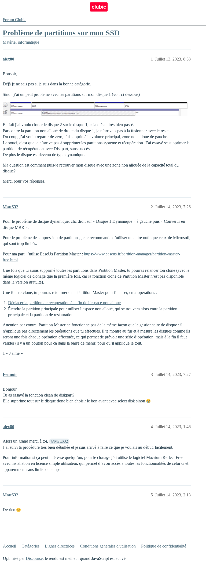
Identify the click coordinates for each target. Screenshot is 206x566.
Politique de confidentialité (163, 546)
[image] (95, 109)
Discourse (34, 558)
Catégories (30, 546)
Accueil (9, 546)
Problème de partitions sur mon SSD (61, 33)
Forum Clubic (14, 19)
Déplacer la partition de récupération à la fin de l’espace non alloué (64, 302)
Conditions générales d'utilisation (108, 546)
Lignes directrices (60, 546)
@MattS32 (59, 441)
